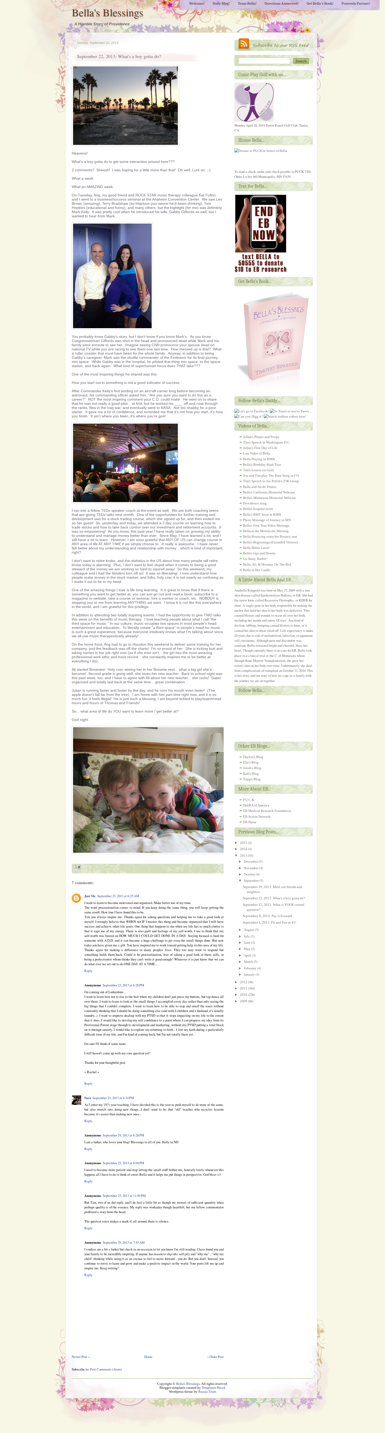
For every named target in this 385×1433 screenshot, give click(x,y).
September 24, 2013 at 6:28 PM (123, 1135)
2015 (244, 843)
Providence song (255, 503)
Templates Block (214, 1388)
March (249, 962)
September (252, 881)
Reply (88, 970)
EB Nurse (249, 822)
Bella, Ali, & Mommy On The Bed (267, 564)
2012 (244, 982)
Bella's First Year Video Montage (266, 525)
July (247, 936)
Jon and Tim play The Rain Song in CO (271, 475)
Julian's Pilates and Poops (261, 437)
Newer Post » (81, 1356)
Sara (87, 1097)
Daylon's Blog (253, 757)
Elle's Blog (250, 762)
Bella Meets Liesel (256, 548)
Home (148, 1356)
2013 (244, 855)
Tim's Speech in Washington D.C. (266, 442)
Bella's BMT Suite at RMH (262, 514)
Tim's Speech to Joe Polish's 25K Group (271, 481)
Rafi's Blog (251, 774)
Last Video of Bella (256, 453)
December (251, 861)
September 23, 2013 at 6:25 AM (118, 896)
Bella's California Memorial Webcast (269, 492)
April (248, 955)
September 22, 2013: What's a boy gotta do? (119, 56)
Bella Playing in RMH (259, 459)
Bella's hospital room (258, 509)
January (250, 974)
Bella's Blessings (107, 12)
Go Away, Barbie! (255, 559)
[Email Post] (77, 866)
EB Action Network (257, 816)
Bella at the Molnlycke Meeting (266, 531)
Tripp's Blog (252, 779)
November (251, 868)
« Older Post (215, 1356)
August (249, 930)
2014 (244, 849)
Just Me (90, 896)
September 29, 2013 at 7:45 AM (124, 1242)
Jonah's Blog (252, 768)
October (250, 874)
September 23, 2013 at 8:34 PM (113, 1097)
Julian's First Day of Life (260, 448)
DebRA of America (256, 805)
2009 (244, 1001)
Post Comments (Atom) (106, 1369)
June (247, 943)
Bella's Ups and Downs (259, 553)
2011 (244, 988)
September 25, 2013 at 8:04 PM (123, 1163)
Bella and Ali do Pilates (259, 487)
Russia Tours (207, 1392)
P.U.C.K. (249, 800)
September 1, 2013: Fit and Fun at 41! (269, 922)
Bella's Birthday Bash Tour (262, 465)
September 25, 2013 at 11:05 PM (124, 1195)
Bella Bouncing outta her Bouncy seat (270, 536)
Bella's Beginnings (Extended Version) (270, 542)
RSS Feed (273, 44)
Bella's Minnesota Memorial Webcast (269, 498)
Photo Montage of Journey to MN (267, 520)
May (247, 949)
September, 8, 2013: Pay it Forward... (268, 916)
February (250, 968)
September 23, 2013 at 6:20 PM (123, 985)
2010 (244, 995)
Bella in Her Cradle (256, 570)
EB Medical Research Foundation (267, 811)
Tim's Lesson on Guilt (258, 470)
